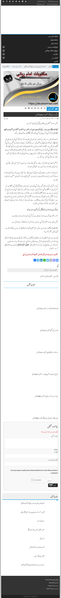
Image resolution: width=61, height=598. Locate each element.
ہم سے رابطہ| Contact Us (41, 1)
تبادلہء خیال (54, 44)
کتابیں (56, 62)
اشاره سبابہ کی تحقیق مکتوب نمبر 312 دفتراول (49, 330)
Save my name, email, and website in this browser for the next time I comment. (34, 472)
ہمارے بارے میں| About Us (53, 1)
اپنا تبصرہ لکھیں (54, 436)
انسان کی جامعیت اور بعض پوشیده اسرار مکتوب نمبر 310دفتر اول (45, 374)
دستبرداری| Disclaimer (41, 4)
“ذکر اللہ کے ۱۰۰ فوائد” (25, 66)
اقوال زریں (55, 58)
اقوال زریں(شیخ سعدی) (39, 556)
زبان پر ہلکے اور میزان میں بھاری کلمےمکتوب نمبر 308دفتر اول (45, 418)
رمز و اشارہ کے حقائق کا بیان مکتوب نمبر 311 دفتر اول (47, 352)
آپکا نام (56, 452)
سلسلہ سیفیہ (54, 40)
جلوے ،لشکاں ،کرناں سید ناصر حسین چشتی (36, 529)
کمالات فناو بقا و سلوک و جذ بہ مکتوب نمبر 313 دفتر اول (47, 308)
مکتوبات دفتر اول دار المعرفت (46, 276)
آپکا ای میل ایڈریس (53, 460)
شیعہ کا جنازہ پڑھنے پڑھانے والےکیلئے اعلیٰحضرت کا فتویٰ (43, 66)
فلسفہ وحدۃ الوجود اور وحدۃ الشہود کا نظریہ (36, 547)
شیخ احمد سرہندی (53, 47)
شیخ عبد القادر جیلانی (51, 51)
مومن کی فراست (40, 521)
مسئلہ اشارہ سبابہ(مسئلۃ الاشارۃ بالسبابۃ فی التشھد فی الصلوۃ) (32, 565)
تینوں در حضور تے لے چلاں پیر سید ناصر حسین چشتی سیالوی (32, 512)
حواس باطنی (42, 538)
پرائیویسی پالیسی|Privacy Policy (52, 4)
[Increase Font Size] (7, 118)
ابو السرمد (55, 118)
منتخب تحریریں (53, 36)
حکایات (55, 54)
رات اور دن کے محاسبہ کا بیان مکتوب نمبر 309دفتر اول (46, 396)
